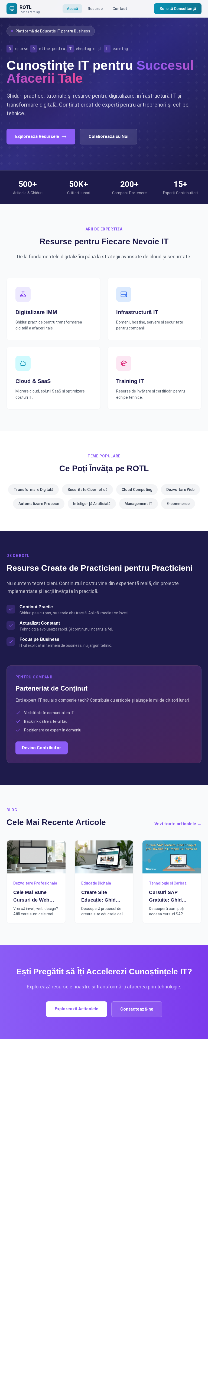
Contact (119, 8)
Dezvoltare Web (180, 489)
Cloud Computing (137, 489)
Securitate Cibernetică (87, 489)
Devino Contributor (41, 747)
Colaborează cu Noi (108, 136)
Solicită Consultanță (178, 8)
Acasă (72, 8)
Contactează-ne (136, 1009)
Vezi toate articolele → (178, 823)
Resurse (95, 8)
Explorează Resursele (37, 136)
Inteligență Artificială (91, 504)
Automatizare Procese (38, 504)
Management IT (138, 504)
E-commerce (178, 504)
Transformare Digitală (33, 489)
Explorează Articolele (76, 1008)
